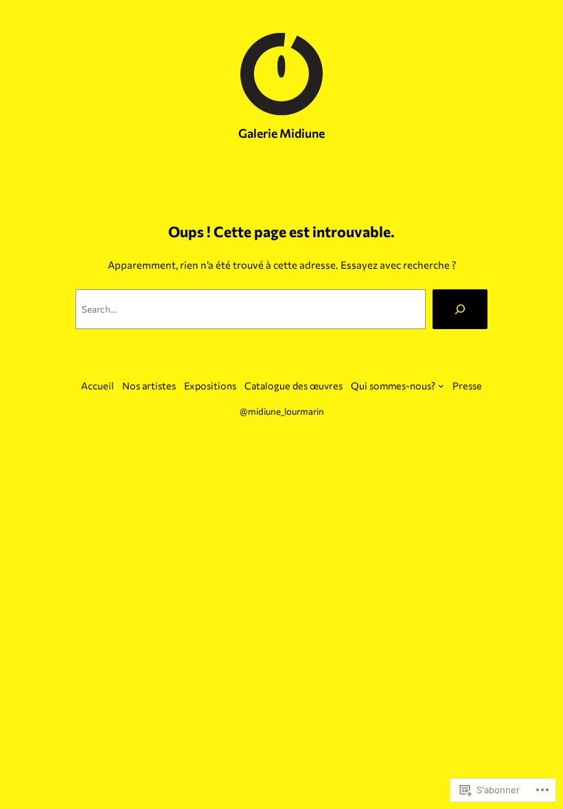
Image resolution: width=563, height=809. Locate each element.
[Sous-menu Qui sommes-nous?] (441, 386)
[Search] (460, 309)
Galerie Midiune (281, 133)
